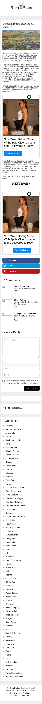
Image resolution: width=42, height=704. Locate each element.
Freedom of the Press (15, 506)
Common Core (11, 455)
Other (7, 586)
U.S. (7, 658)
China (7, 444)
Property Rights (12, 611)
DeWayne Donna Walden (25, 314)
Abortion (9, 426)
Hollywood (10, 531)
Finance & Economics (14, 487)
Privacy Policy (21, 690)
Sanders (9, 626)
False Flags (10, 480)
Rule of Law (10, 622)
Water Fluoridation (13, 673)
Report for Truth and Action (20, 695)
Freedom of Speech (14, 502)
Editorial (8, 469)
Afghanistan (10, 433)
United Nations (11, 662)
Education (9, 473)
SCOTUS (9, 629)
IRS (6, 553)
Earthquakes (10, 466)
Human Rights (11, 535)
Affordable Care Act (14, 429)
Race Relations (12, 615)
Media (8, 564)
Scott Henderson (21, 286)
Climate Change (12, 451)
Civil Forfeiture (11, 447)
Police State (10, 597)
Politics (8, 600)
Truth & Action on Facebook (20, 693)
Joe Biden (9, 557)
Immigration (10, 538)
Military (8, 571)
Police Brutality (12, 593)
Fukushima (10, 509)
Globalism (9, 513)
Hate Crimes (10, 524)
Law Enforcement (13, 560)
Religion (8, 618)
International (10, 546)
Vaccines (9, 666)
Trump (8, 655)
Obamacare (10, 578)
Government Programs (15, 517)
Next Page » (21, 183)
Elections (9, 477)
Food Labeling (11, 495)
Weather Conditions (14, 677)
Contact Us (33, 690)
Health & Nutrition (13, 527)
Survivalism (10, 640)
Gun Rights (10, 520)
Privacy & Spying (12, 607)
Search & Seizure (12, 633)
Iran (7, 549)
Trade (8, 651)
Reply (16, 290)
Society (8, 637)
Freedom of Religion (14, 498)
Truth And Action (13, 688)
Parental (9, 589)
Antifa (8, 436)
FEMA (8, 484)
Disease (8, 462)
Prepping (9, 604)
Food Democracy (13, 491)
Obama (8, 575)
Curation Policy (8, 690)
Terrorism (9, 644)
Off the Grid (10, 582)
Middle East (10, 567)
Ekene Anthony (20, 300)
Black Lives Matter (13, 440)
